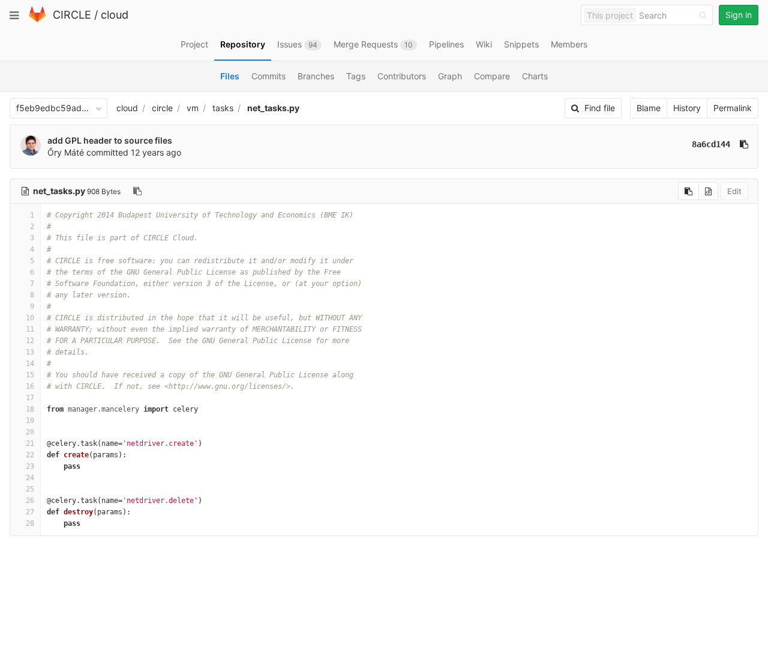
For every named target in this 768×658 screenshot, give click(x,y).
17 (30, 398)
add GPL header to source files (109, 140)
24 (30, 478)
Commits (268, 76)
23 (30, 466)
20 (30, 432)
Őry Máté (65, 152)
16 (30, 386)
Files (229, 76)
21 (30, 443)
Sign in (738, 15)
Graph (450, 76)
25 (30, 489)
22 (30, 455)
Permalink (732, 108)
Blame (649, 108)
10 (30, 318)
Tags (355, 76)
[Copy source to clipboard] (688, 191)
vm (193, 108)
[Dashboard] (37, 19)
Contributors (401, 76)
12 (30, 341)
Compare (492, 76)
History (687, 108)
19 (30, 420)
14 (30, 363)
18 (30, 409)
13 (30, 352)
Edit (734, 191)
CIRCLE (72, 14)
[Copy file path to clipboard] (137, 191)
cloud (114, 14)
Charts (535, 76)
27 (30, 512)
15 (30, 375)
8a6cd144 (711, 144)
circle (162, 108)
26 (30, 500)
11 (30, 329)
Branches (316, 76)
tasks (222, 108)
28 (30, 523)
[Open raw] (708, 191)
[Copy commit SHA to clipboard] (744, 144)
